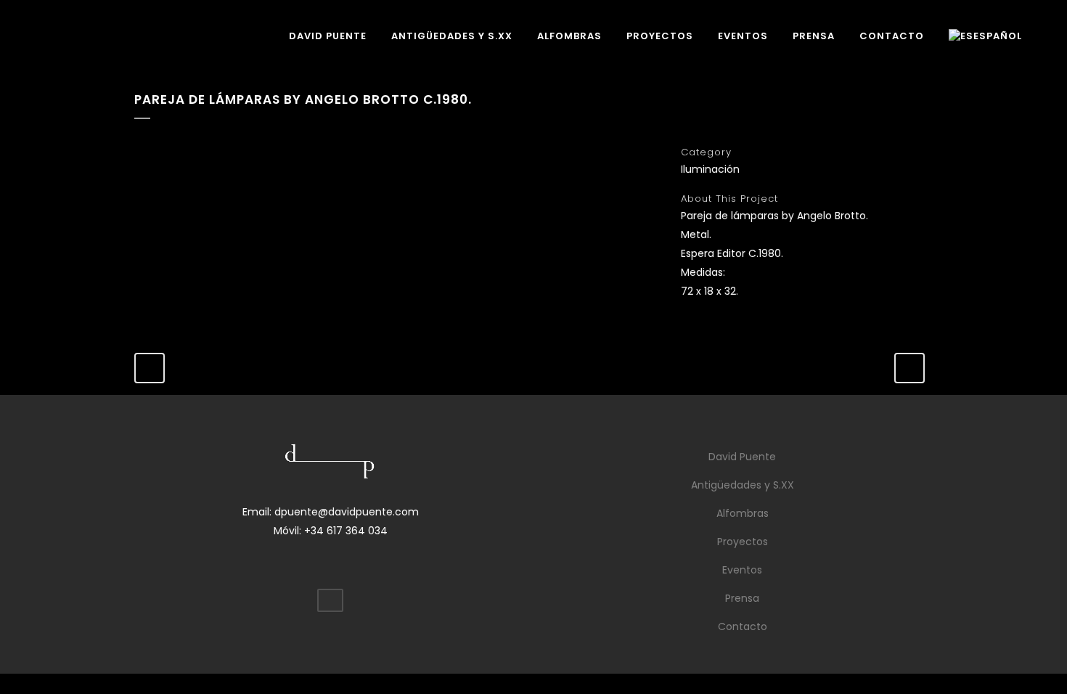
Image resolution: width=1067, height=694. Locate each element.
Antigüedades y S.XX (742, 485)
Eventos (742, 570)
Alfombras (742, 513)
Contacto (742, 626)
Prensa (742, 598)
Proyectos (742, 541)
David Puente (742, 456)
